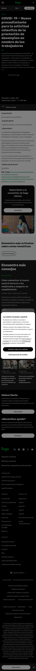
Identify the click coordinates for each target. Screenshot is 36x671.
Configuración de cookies (18, 354)
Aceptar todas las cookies (18, 349)
